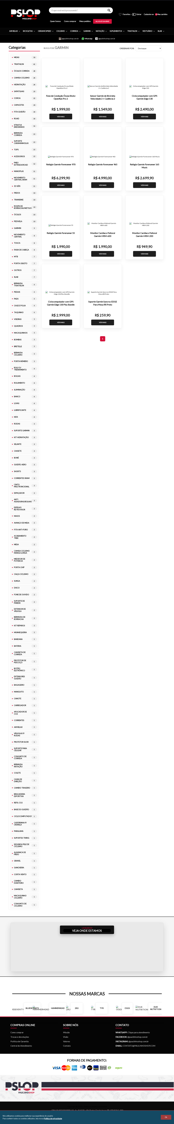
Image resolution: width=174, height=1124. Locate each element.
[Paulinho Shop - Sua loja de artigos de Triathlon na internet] (25, 14)
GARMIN (87, 31)
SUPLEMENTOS (116, 31)
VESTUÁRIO (147, 31)
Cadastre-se (149, 14)
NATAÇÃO (100, 31)
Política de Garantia (19, 1041)
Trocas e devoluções (19, 1037)
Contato (67, 1046)
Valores (66, 1041)
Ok (166, 1117)
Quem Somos (55, 21)
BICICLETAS (28, 31)
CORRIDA (74, 31)
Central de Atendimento (21, 1046)
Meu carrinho (161, 14)
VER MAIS (60, 117)
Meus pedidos (85, 21)
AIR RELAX (13, 31)
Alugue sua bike (102, 21)
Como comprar (70, 21)
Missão (66, 1032)
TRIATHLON (132, 31)
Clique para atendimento (133, 1032)
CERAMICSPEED (44, 31)
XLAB (160, 31)
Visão (65, 1037)
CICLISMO (60, 31)
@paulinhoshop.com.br (137, 1037)
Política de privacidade (53, 1118)
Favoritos (124, 14)
